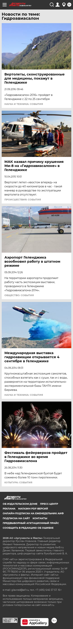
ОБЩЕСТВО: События (19, 295)
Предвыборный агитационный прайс (31, 523)
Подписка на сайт (16, 518)
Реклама (9, 508)
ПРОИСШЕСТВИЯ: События (22, 199)
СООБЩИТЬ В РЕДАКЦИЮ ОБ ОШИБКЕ (28, 527)
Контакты (40, 518)
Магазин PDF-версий (33, 508)
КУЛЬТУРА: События (18, 482)
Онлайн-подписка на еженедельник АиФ (33, 513)
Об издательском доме (20, 503)
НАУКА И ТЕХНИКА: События (23, 104)
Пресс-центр (49, 503)
